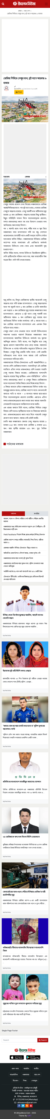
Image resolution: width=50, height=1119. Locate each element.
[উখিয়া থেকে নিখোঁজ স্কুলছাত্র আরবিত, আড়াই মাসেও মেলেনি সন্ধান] (25, 598)
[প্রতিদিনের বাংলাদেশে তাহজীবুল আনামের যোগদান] (25, 765)
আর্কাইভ (26, 1068)
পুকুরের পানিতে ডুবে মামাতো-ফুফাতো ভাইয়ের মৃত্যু (22, 1003)
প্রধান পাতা (15, 1068)
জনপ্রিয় (36, 513)
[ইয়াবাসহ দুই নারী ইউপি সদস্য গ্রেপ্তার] (25, 654)
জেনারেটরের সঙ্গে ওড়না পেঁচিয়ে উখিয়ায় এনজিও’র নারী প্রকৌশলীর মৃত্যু (24, 893)
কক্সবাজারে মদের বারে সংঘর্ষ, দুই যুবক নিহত (18, 558)
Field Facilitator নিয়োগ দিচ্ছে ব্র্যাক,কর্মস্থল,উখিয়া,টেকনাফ (24, 534)
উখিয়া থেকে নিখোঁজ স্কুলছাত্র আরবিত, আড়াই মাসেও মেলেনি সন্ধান (23, 616)
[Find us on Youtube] (31, 1105)
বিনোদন (15, 1081)
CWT (29, 1116)
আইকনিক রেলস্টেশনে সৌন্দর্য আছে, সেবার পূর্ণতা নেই (22, 553)
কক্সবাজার (26, 1075)
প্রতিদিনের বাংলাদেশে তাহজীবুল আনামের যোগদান (22, 781)
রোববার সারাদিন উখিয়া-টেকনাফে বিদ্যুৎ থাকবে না (20, 548)
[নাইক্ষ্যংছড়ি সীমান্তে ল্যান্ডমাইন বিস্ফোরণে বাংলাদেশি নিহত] (25, 931)
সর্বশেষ (13, 513)
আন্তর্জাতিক (14, 1075)
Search (44, 1040)
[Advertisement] (25, 45)
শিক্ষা (25, 1081)
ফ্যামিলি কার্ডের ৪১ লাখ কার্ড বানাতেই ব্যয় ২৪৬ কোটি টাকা (23, 571)
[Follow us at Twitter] (23, 1105)
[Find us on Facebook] (19, 1105)
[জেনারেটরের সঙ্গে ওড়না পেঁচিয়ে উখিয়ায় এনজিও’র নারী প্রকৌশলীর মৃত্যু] (25, 875)
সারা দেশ (27, 11)
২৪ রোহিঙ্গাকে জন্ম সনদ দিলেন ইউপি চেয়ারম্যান (21, 836)
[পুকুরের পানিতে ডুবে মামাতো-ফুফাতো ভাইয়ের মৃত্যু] (25, 987)
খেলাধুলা (34, 1081)
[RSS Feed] (27, 1105)
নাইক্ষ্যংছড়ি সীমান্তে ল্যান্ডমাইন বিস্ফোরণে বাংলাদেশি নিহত (23, 949)
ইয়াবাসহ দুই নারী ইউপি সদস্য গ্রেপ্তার (17, 670)
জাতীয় (36, 1068)
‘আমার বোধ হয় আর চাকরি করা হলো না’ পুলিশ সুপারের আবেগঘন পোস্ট (24, 727)
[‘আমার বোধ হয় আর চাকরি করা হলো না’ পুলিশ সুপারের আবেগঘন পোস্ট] (25, 709)
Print (20, 92)
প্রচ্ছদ (20, 11)
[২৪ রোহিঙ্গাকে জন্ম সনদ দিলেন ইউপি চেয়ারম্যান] (25, 820)
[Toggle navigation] (46, 4)
